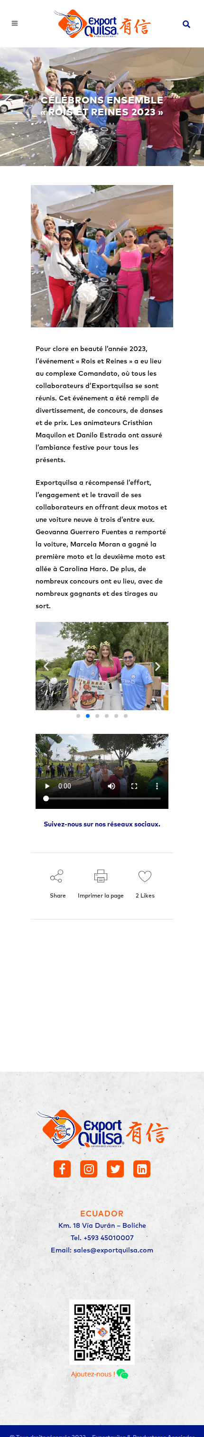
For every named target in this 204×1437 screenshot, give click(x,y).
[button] (46, 666)
